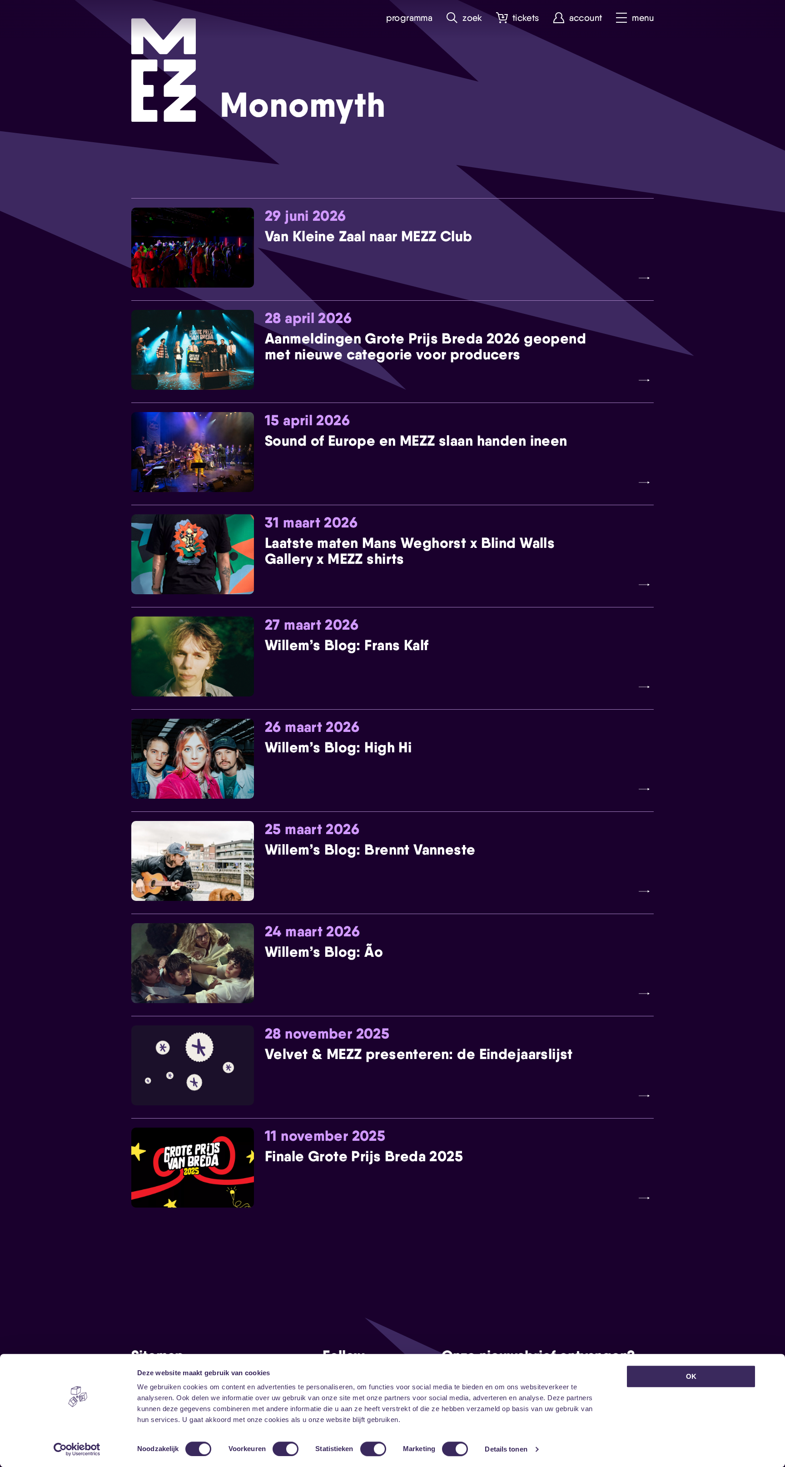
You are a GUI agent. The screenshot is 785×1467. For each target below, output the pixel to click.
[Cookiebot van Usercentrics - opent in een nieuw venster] (77, 1449)
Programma (409, 18)
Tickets (525, 18)
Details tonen (506, 1449)
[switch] (285, 1449)
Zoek (472, 18)
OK (691, 1376)
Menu (643, 18)
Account (585, 18)
